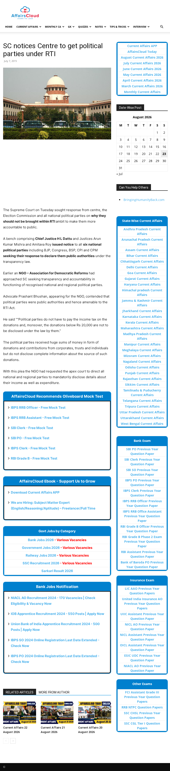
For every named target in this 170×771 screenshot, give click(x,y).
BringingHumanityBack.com (144, 200)
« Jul (119, 174)
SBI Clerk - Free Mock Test (32, 428)
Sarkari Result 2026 (57, 571)
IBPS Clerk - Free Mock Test (33, 448)
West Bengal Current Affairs (142, 424)
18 (128, 154)
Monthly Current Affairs (142, 92)
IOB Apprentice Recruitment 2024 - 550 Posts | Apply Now (57, 614)
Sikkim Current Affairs (142, 384)
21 (150, 154)
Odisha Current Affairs (142, 367)
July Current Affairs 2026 (142, 63)
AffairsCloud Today (142, 52)
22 (157, 154)
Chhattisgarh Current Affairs (142, 261)
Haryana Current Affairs (142, 284)
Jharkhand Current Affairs (142, 311)
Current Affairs (27, 26)
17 (120, 154)
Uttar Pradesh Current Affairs (142, 412)
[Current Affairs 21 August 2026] (57, 712)
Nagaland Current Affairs (142, 361)
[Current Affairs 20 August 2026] (94, 712)
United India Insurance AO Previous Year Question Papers (142, 603)
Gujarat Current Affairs (142, 279)
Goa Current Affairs (142, 273)
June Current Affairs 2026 (142, 69)
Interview (139, 26)
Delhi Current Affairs (142, 267)
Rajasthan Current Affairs (142, 379)
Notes (99, 26)
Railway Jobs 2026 (57, 555)
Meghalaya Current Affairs (142, 350)
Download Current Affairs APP (35, 492)
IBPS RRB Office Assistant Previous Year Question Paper (142, 516)
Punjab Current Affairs (142, 373)
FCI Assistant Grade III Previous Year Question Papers (142, 697)
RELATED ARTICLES (19, 692)
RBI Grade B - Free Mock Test (34, 458)
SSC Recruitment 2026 (57, 563)
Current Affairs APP (142, 46)
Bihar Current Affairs (142, 256)
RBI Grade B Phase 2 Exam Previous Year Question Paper (142, 541)
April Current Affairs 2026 (142, 80)
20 (143, 154)
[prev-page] (6, 741)
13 (143, 147)
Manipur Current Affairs (142, 344)
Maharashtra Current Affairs (142, 328)
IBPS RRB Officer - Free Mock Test (38, 407)
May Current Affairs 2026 (142, 75)
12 (136, 147)
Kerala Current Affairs (142, 322)
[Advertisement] (57, 176)
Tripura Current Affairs (142, 406)
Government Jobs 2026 (57, 548)
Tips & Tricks (118, 26)
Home (8, 26)
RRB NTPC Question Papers (142, 707)
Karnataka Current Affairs (142, 317)
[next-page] (13, 741)
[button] (161, 27)
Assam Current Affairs (142, 250)
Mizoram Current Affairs (142, 356)
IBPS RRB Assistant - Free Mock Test (40, 418)
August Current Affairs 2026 (142, 57)
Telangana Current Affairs (142, 401)
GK (69, 26)
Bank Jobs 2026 (57, 540)
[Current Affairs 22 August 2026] (19, 712)
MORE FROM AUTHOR (54, 692)
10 (120, 147)
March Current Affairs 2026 (142, 86)
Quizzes (83, 26)
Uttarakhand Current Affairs (142, 418)
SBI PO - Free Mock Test (30, 438)
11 (128, 147)
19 (136, 154)
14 (150, 147)
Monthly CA (53, 26)
